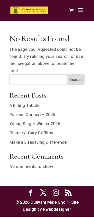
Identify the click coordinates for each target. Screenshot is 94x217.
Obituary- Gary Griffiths (31, 132)
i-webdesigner (57, 209)
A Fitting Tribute (24, 105)
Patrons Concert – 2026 (32, 114)
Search (75, 79)
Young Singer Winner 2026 (34, 123)
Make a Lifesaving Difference (38, 142)
